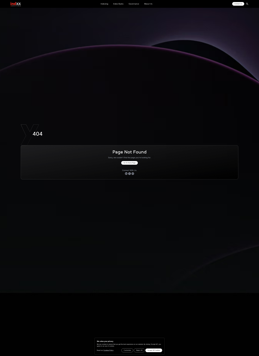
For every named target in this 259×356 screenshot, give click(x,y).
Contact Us (238, 3)
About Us (148, 4)
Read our (105, 350)
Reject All (139, 350)
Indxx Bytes (118, 4)
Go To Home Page (129, 162)
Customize (127, 350)
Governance (134, 4)
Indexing (104, 4)
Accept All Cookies (154, 350)
